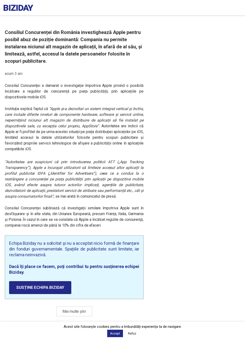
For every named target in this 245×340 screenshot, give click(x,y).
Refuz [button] (132, 333)
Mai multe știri (74, 311)
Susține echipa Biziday (40, 287)
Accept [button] (115, 333)
